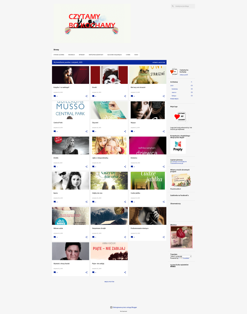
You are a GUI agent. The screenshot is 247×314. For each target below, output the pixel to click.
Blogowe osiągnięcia (115, 54)
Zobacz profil (184, 75)
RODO (136, 54)
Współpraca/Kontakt (96, 54)
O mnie (128, 54)
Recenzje (71, 54)
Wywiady (82, 54)
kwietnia (175, 89)
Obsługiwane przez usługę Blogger (124, 307)
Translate (186, 258)
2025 (171, 85)
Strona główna (59, 54)
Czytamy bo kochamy (184, 71)
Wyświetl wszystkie (159, 62)
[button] (86, 96)
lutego (174, 96)
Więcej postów (109, 281)
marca (174, 92)
